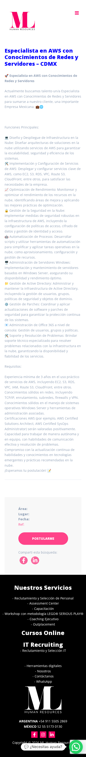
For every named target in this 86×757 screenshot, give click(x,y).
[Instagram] (43, 734)
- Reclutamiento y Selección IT (43, 650)
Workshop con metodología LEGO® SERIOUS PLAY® (44, 613)
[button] (76, 747)
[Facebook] (34, 734)
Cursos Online (43, 633)
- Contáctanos (43, 676)
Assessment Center (44, 603)
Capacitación (44, 608)
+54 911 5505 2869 (43, 721)
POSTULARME (43, 538)
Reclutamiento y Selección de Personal (44, 598)
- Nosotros (43, 671)
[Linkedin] (52, 734)
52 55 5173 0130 (43, 726)
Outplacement (44, 624)
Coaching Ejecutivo (44, 619)
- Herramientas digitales (43, 666)
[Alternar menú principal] (76, 12)
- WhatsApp (43, 681)
